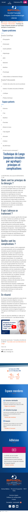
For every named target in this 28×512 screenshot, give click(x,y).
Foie (4, 113)
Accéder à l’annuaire (10, 428)
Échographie (6, 39)
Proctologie (6, 72)
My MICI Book (6, 145)
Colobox (5, 141)
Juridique (5, 93)
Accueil (4, 2)
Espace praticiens (9, 30)
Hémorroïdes (11, 23)
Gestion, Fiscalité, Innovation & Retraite (13, 88)
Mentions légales (13, 495)
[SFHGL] (14, 8)
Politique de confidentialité (14, 497)
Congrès (25, 2)
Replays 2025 (18, 377)
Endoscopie (6, 44)
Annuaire (5, 136)
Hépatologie (6, 53)
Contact (14, 499)
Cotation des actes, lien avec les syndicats (14, 84)
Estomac (5, 108)
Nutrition (5, 67)
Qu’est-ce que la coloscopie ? (10, 150)
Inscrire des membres (10, 417)
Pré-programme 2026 (11, 376)
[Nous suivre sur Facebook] (10, 506)
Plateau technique (7, 98)
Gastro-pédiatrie (7, 49)
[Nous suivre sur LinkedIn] (13, 506)
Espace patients (12, 22)
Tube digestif (6, 131)
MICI (4, 58)
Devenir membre (9, 465)
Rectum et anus (7, 127)
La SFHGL (9, 3)
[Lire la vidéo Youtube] (14, 327)
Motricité (5, 62)
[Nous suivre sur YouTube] (17, 506)
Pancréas (5, 122)
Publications (17, 2)
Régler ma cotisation (10, 406)
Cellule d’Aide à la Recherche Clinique (12, 76)
